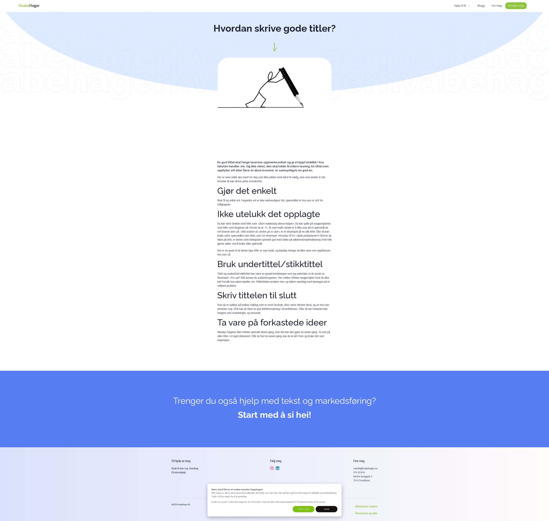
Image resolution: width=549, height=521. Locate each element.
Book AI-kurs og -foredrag (185, 468)
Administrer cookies (366, 506)
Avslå (326, 509)
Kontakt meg (516, 5)
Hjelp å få (460, 5)
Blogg (481, 5)
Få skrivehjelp (179, 472)
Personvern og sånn (366, 513)
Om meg (496, 5)
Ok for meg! (303, 509)
